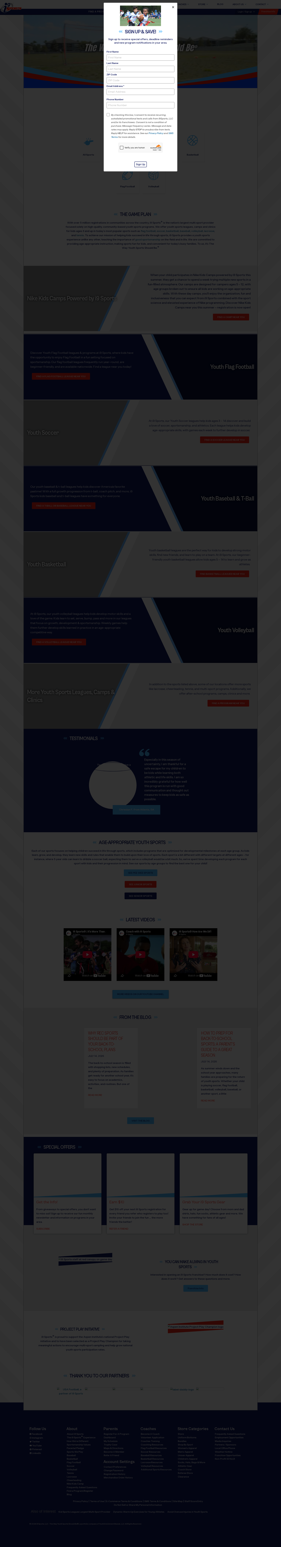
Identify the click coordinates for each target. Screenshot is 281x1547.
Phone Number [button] (115, 99)
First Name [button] (113, 51)
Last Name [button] (112, 63)
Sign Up (140, 164)
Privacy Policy (156, 133)
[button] (142, 126)
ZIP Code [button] (112, 74)
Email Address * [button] (115, 86)
